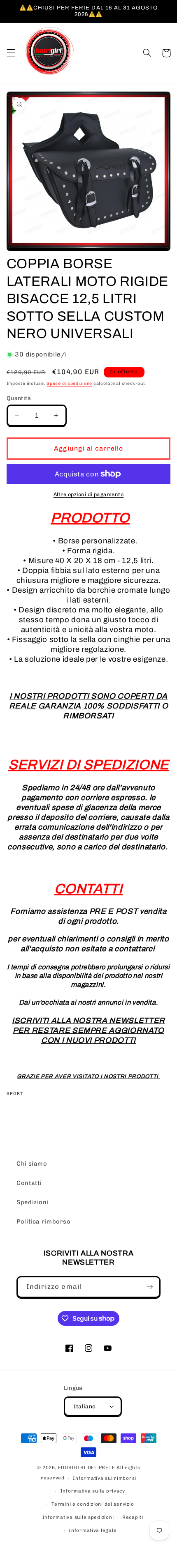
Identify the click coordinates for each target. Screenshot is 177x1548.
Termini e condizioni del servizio (92, 1504)
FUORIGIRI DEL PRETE (87, 1467)
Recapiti (132, 1517)
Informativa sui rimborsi (104, 1478)
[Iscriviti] (149, 1287)
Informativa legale (92, 1530)
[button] (10, 53)
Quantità (19, 398)
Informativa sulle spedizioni (78, 1517)
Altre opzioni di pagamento (89, 494)
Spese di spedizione (69, 383)
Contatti (29, 1183)
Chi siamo (31, 1163)
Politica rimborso (43, 1221)
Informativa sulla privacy (93, 1491)
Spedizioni (32, 1202)
